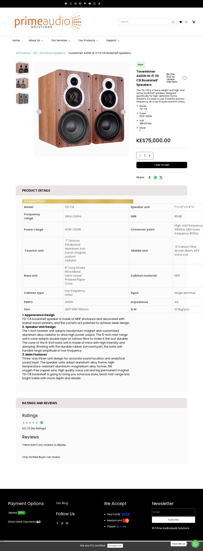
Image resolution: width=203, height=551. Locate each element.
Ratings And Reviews (39, 403)
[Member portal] (186, 22)
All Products (23, 53)
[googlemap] (85, 3)
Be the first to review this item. (172, 78)
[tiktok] (99, 3)
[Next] (123, 111)
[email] (80, 3)
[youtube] (90, 3)
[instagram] (75, 3)
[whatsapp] (94, 3)
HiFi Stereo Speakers (52, 53)
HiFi (35, 53)
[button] (180, 22)
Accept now (115, 545)
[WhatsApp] (155, 177)
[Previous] (39, 111)
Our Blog (62, 503)
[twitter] (71, 3)
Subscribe (173, 519)
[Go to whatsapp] (195, 544)
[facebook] (66, 3)
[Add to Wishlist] (184, 78)
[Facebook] (149, 177)
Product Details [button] (36, 190)
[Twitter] (161, 177)
